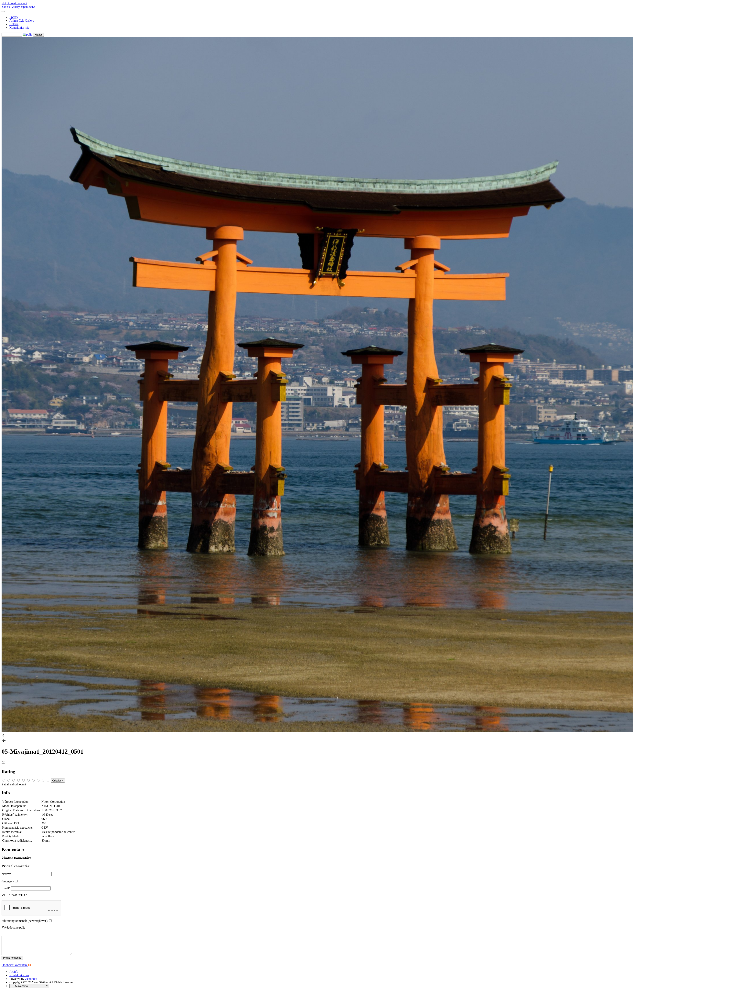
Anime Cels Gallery (21, 20)
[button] (377, 735)
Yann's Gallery (11, 6)
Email (6, 888)
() (8, 881)
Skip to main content (14, 3)
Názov (6, 874)
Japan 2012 (28, 6)
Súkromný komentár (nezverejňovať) (25, 920)
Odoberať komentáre (15, 965)
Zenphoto (31, 978)
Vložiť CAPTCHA (14, 895)
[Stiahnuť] (3, 763)
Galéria (13, 24)
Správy (13, 17)
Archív (13, 971)
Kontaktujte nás (19, 27)
